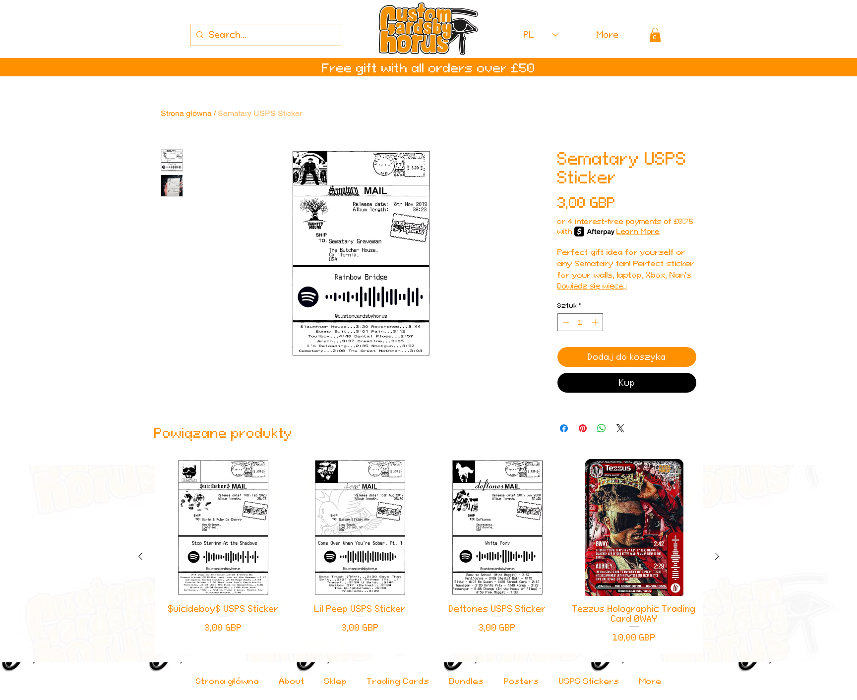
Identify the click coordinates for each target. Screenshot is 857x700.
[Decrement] (565, 322)
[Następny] (717, 556)
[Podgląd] (223, 527)
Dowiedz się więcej (592, 286)
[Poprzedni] (140, 556)
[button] (655, 35)
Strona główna (186, 113)
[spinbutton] (580, 322)
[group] (428, 556)
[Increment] (596, 322)
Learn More (638, 231)
